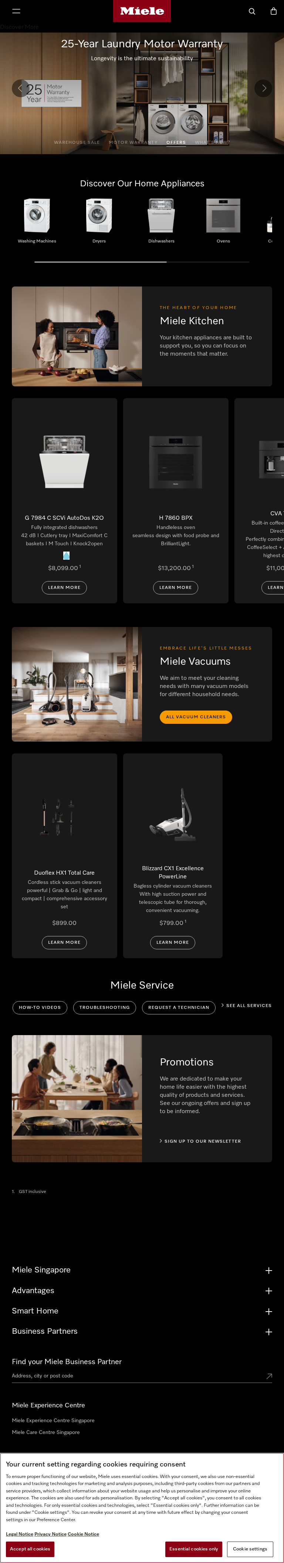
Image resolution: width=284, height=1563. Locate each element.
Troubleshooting (105, 1008)
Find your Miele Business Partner (67, 1362)
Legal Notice (19, 1534)
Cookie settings (250, 1549)
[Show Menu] (16, 12)
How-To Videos (40, 1008)
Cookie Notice (83, 1534)
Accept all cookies (30, 1549)
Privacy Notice (50, 1534)
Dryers (99, 224)
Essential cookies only (193, 1549)
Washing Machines (37, 224)
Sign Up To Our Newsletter (203, 1141)
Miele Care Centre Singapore (46, 1432)
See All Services (249, 1006)
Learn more (64, 588)
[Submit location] (269, 1377)
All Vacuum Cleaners (196, 717)
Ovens (223, 224)
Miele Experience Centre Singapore (53, 1420)
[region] (142, 1508)
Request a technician (178, 1008)
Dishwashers (161, 224)
